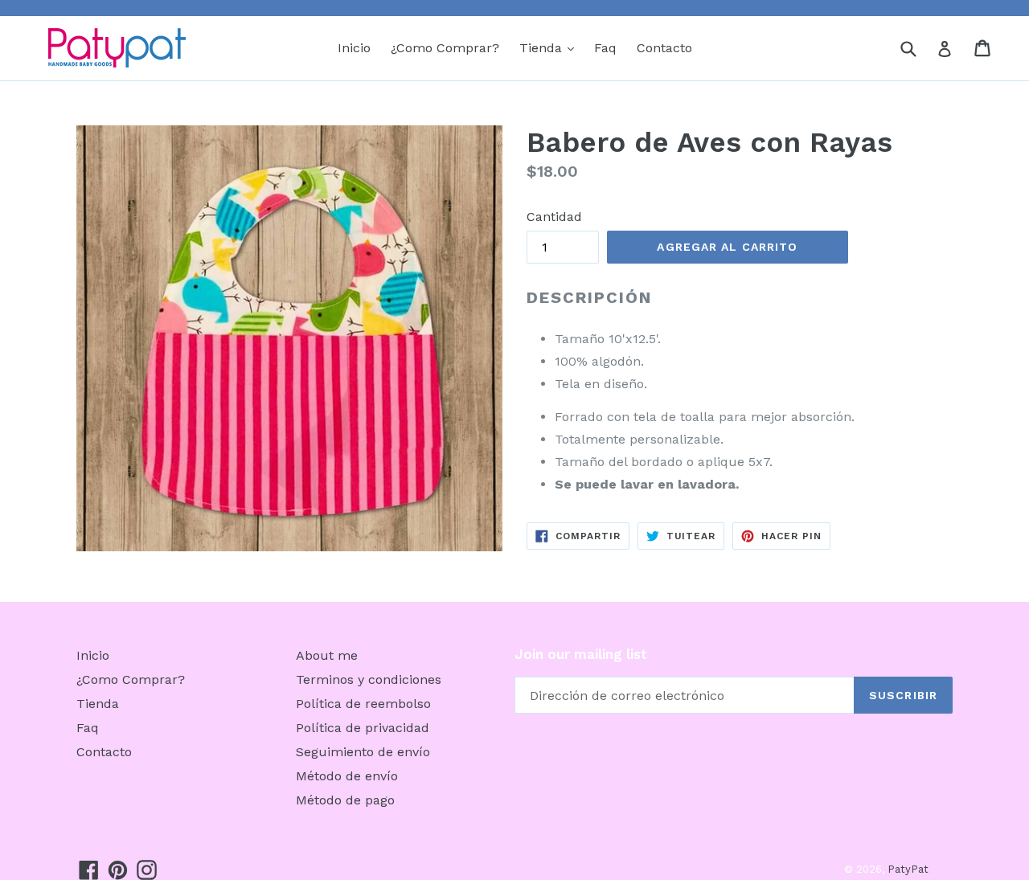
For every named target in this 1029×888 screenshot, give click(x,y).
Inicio (354, 47)
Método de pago (345, 800)
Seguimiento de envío (363, 751)
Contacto (664, 47)
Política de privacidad (362, 727)
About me (327, 655)
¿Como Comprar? (445, 47)
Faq (605, 47)
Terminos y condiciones (368, 679)
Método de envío (347, 776)
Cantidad (554, 216)
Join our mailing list (580, 654)
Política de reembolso (363, 703)
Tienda (550, 47)
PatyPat (908, 869)
